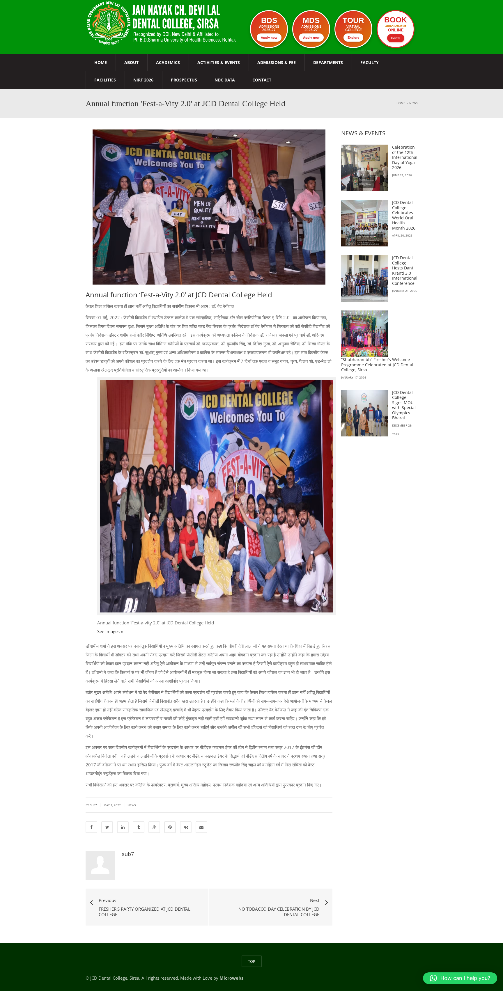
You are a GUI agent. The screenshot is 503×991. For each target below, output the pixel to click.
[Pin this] (170, 827)
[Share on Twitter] (107, 827)
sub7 (128, 853)
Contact (261, 80)
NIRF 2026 (143, 80)
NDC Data (225, 80)
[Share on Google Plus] (154, 827)
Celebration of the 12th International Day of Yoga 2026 (404, 157)
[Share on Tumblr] (138, 827)
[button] (460, 978)
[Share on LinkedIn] (123, 827)
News (131, 805)
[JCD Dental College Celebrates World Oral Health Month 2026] (364, 223)
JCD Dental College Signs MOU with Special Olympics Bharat (404, 405)
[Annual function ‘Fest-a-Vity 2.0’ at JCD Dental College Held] (162, 23)
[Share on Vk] (186, 827)
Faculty (369, 62)
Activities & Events (218, 62)
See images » (110, 631)
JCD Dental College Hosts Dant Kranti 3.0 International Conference (404, 270)
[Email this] (201, 827)
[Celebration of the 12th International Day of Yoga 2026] (364, 168)
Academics (168, 62)
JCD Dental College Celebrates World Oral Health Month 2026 (403, 215)
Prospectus (184, 80)
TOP (251, 961)
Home (100, 62)
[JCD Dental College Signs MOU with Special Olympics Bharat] (364, 413)
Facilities (105, 80)
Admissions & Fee (276, 62)
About (131, 62)
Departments (328, 62)
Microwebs (231, 978)
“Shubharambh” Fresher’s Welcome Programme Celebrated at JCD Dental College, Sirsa (377, 364)
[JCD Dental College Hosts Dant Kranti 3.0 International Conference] (364, 278)
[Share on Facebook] (91, 827)
